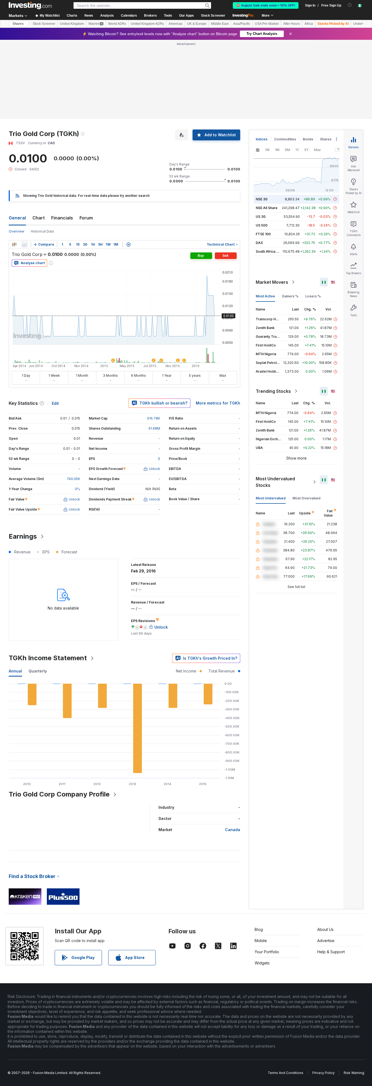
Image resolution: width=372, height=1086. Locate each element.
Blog (259, 929)
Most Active (265, 296)
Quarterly (38, 671)
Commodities (285, 139)
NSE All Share (267, 208)
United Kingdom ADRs (147, 24)
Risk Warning (354, 1073)
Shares (18, 24)
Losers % (313, 296)
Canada (232, 829)
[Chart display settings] (129, 245)
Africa (308, 24)
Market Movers (272, 282)
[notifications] (350, 5)
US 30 (261, 217)
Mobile (261, 940)
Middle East (219, 24)
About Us (325, 929)
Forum (86, 218)
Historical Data (42, 231)
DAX (259, 243)
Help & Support (331, 951)
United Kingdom (72, 24)
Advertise (325, 940)
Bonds (308, 139)
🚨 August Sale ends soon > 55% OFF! (265, 5)
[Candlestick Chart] (14, 245)
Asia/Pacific (241, 24)
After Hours (291, 24)
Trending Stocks (273, 391)
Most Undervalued (271, 498)
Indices (261, 139)
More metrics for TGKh (218, 403)
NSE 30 (261, 199)
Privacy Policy (323, 1073)
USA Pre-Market (267, 24)
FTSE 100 (263, 234)
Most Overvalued (306, 498)
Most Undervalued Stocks (275, 482)
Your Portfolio (267, 951)
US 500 (261, 225)
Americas (175, 24)
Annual (15, 671)
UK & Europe (196, 24)
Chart (38, 218)
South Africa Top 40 (272, 251)
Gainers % (290, 296)
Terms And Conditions (285, 1073)
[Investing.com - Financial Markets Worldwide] (30, 5)
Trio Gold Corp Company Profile (59, 794)
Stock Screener (213, 15)
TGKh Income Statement (48, 658)
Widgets (262, 963)
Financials (62, 218)
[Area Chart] (25, 245)
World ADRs (117, 24)
